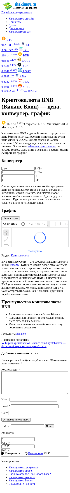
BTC (37, 179)
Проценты (15, 21)
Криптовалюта (20, 255)
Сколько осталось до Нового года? (30, 473)
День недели (16, 28)
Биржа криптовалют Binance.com (23, 343)
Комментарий (10, 369)
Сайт (4, 412)
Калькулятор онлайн (21, 18)
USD (38, 176)
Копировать (12, 453)
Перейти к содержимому (16, 12)
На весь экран (10, 218)
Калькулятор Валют (21, 480)
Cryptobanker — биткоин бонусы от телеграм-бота (33, 344)
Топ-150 (32, 90)
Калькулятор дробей (21, 470)
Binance (15, 264)
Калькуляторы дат (20, 31)
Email (5, 406)
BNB (38, 168)
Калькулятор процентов (23, 467)
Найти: (5, 426)
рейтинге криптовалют (41, 146)
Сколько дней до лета (22, 483)
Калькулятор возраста (22, 477)
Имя (5, 399)
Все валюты (35, 453)
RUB (38, 172)
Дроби (13, 25)
